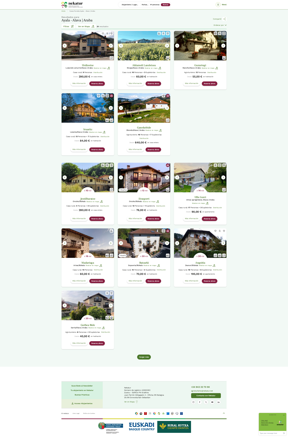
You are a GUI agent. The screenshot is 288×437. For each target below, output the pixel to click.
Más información (79, 83)
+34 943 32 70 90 (200, 387)
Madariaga (87, 262)
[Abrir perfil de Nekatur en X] (206, 402)
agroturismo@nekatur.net (202, 391)
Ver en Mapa (84, 26)
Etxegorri (144, 199)
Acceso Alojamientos (83, 403)
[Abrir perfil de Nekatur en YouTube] (212, 402)
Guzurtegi (200, 65)
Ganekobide (144, 127)
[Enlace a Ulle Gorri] (200, 177)
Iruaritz (87, 129)
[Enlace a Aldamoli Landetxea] (144, 45)
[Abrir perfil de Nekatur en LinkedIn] (218, 402)
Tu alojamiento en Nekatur (82, 390)
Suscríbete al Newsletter (82, 386)
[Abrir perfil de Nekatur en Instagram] (193, 402)
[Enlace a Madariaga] (88, 243)
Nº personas (154, 5)
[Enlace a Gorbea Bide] (88, 305)
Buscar (165, 5)
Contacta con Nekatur (205, 395)
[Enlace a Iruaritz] (88, 108)
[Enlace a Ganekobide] (144, 108)
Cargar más (144, 357)
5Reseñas (123, 190)
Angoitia (200, 262)
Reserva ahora (97, 84)
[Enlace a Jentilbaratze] (88, 177)
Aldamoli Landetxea (144, 65)
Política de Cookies (89, 413)
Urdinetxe (87, 65)
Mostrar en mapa (100, 68)
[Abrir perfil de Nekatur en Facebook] (199, 402)
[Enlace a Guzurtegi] (200, 45)
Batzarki (144, 262)
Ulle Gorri (200, 197)
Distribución (97, 72)
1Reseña (122, 255)
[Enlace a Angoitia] (200, 243)
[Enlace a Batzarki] (144, 243)
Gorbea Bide (88, 325)
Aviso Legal (76, 413)
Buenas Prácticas (82, 395)
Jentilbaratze (87, 199)
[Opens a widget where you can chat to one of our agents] (272, 424)
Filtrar (66, 26)
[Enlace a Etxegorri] (144, 177)
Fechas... (145, 5)
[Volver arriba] (224, 413)
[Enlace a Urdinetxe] (88, 45)
